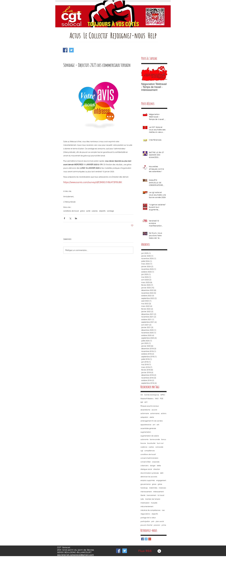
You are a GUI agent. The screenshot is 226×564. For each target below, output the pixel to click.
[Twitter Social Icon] (71, 50)
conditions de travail (71, 211)
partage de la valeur (148, 518)
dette (159, 465)
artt (158, 425)
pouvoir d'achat (146, 525)
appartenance (146, 425)
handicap (144, 488)
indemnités (153, 488)
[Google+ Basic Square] (149, 539)
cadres (151, 447)
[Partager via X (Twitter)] (70, 218)
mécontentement (147, 506)
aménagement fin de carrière (152, 421)
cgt (142, 451)
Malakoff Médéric (147, 398)
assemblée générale (148, 428)
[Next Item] (163, 73)
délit (161, 473)
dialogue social (146, 469)
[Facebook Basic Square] (142, 539)
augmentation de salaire (150, 436)
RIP (142, 402)
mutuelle (154, 503)
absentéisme (145, 410)
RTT (146, 402)
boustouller (151, 443)
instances (162, 488)
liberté (143, 495)
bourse (143, 443)
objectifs (102, 211)
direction (156, 469)
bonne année (155, 439)
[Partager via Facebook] (64, 218)
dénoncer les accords (149, 477)
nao (163, 510)
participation (145, 521)
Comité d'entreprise (151, 395)
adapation (144, 417)
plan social (160, 521)
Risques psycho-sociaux (150, 406)
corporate (155, 462)
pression (157, 525)
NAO (157, 398)
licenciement (151, 495)
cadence (144, 447)
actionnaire (145, 413)
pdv (152, 521)
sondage (110, 211)
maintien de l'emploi (152, 499)
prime (164, 525)
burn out (160, 443)
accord (154, 410)
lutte (142, 499)
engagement (161, 480)
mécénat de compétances (150, 510)
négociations (145, 514)
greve (154, 484)
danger (152, 465)
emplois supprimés (148, 480)
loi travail (161, 495)
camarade (159, 447)
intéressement (158, 492)
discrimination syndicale (150, 473)
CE (142, 395)
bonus (163, 439)
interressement (146, 492)
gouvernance (146, 484)
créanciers (145, 465)
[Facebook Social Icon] (65, 50)
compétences (149, 451)
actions (163, 413)
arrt (154, 425)
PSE (161, 398)
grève (82, 211)
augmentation (146, 432)
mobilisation (145, 503)
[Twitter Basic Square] (146, 539)
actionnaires (154, 413)
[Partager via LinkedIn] (76, 218)
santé (88, 211)
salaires (95, 211)
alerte (152, 417)
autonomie (144, 439)
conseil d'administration (149, 458)
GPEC (162, 395)
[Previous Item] (145, 73)
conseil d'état (146, 462)
